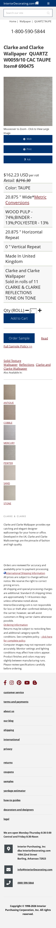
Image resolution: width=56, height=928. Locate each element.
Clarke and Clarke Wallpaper (27, 367)
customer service (14, 692)
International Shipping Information (25, 573)
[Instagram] (12, 683)
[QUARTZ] (28, 101)
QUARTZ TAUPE (42, 21)
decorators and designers (19, 809)
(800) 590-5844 (25, 882)
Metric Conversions (25, 199)
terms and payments (16, 701)
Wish (29, 139)
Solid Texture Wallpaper (12, 363)
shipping (9, 730)
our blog (8, 720)
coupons (9, 772)
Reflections (26, 365)
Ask (29, 159)
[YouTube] (27, 683)
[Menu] (48, 3)
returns (8, 762)
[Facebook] (5, 683)
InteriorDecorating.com (19, 3)
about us (9, 711)
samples (8, 781)
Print (29, 149)
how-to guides (12, 800)
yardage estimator (15, 790)
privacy (8, 749)
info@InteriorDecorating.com (34, 869)
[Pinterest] (19, 683)
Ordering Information (16, 624)
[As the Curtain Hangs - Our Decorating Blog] (35, 683)
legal (6, 819)
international (12, 739)
